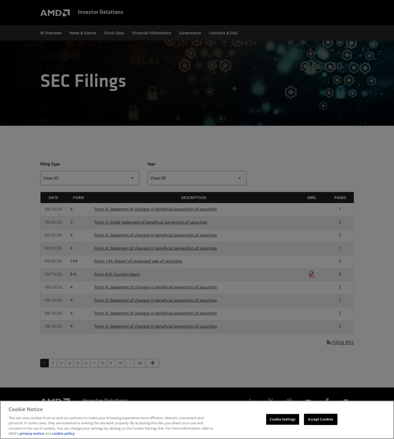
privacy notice (32, 433)
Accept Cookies (320, 419)
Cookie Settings (282, 419)
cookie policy (63, 433)
